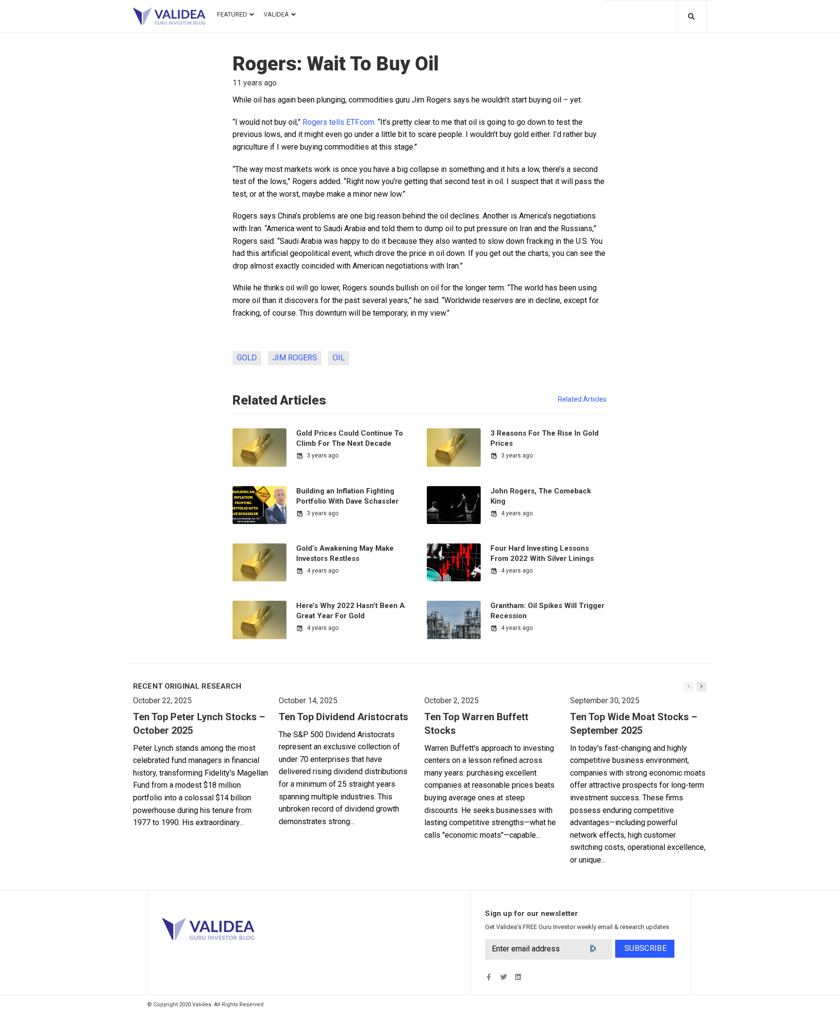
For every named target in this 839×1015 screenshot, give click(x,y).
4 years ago (517, 513)
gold (247, 357)
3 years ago (322, 455)
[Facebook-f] (488, 977)
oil (339, 357)
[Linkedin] (517, 977)
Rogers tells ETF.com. (339, 122)
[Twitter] (503, 977)
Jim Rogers (294, 357)
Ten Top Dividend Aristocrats (343, 717)
